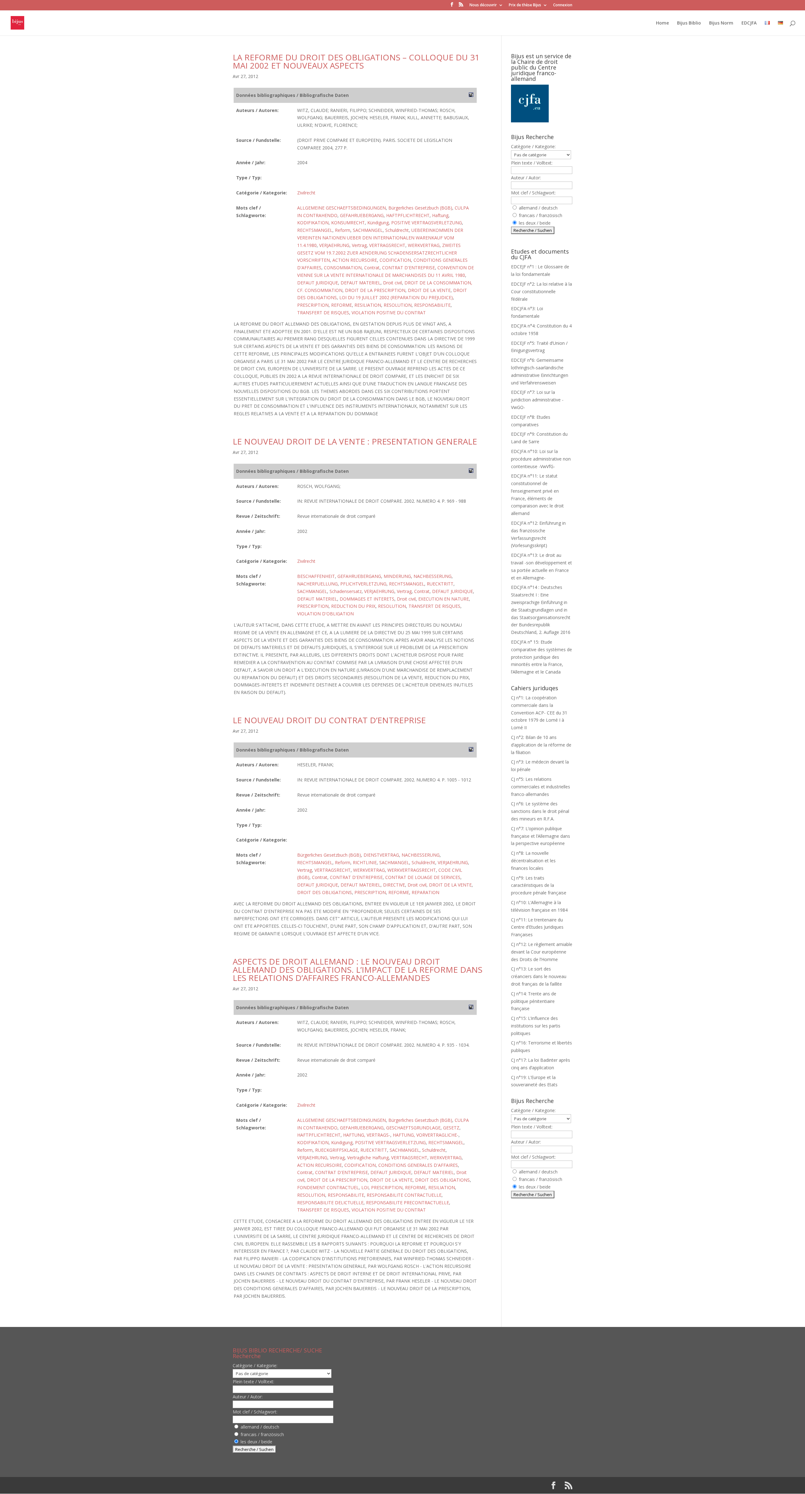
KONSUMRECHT (348, 223)
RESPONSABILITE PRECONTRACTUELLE (407, 1203)
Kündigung (378, 223)
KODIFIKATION (313, 223)
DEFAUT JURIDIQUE (317, 283)
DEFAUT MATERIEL (360, 283)
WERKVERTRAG (424, 245)
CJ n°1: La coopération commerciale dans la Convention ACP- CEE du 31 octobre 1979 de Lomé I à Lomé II (539, 712)
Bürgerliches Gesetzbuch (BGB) (420, 208)
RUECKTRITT (440, 584)
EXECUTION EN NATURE (443, 599)
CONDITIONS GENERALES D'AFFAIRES (418, 1165)
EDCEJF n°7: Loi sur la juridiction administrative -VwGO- (537, 399)
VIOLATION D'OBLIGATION (325, 614)
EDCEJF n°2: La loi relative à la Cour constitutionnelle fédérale (541, 291)
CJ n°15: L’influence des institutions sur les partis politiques (535, 1025)
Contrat (372, 268)
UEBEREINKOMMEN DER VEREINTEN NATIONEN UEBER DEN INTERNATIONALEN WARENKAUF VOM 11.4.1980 (380, 237)
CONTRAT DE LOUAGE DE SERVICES (422, 877)
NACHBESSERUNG (433, 576)
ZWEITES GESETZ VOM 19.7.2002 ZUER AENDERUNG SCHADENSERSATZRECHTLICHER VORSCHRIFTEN (379, 252)
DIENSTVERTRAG (381, 855)
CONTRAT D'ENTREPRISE (408, 268)
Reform (342, 230)
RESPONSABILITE (432, 305)
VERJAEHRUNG (334, 245)
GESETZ (451, 1128)
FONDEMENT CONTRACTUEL (328, 1187)
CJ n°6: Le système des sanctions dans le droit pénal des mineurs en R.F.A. (540, 811)
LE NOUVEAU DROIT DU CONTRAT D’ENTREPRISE (329, 720)
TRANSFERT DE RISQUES (323, 313)
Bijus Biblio (689, 23)
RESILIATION (367, 305)
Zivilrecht (306, 193)
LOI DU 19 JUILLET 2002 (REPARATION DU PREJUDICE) (396, 297)
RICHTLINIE (365, 862)
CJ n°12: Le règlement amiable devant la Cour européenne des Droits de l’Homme (541, 951)
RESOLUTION (398, 305)
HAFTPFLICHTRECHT (408, 215)
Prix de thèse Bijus (525, 5)
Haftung (440, 215)
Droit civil (392, 283)
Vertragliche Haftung (368, 1158)
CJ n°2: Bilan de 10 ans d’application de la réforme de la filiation (541, 744)
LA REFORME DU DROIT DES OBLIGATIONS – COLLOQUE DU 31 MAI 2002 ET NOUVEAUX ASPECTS (356, 61)
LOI (365, 1187)
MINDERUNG (397, 576)
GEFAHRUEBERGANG (362, 215)
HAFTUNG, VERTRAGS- (366, 1135)
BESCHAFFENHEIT (316, 576)
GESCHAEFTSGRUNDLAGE (413, 1128)
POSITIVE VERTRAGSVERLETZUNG (426, 223)
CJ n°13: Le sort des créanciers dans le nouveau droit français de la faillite (538, 976)
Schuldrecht (397, 230)
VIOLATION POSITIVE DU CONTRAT (389, 313)
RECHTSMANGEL (314, 230)
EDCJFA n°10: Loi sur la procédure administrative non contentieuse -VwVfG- (541, 458)
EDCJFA (749, 23)
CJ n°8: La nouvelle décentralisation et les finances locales (533, 860)
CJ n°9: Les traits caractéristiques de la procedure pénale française (538, 885)
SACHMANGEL (368, 230)
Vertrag (359, 245)
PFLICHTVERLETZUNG (363, 584)
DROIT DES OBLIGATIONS (324, 892)
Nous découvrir (483, 5)
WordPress (336, 1485)
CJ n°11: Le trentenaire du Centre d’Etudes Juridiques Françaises (537, 927)
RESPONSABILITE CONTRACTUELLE (404, 1195)
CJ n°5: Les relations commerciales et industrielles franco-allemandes (540, 786)
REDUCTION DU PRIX (353, 606)
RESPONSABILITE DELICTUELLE (330, 1203)
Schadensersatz (346, 591)
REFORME (341, 305)
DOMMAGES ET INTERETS (367, 599)
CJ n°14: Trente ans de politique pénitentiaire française (533, 1001)
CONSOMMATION (343, 268)
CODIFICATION (395, 260)
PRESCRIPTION (313, 305)
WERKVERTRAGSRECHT (411, 870)
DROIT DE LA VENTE (429, 290)
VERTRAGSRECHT (387, 245)
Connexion (562, 5)
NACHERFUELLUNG (317, 584)
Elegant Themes (273, 1485)
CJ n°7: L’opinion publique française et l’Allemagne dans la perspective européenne (540, 836)
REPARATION (425, 892)
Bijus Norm (721, 23)
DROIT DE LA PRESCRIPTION (375, 290)
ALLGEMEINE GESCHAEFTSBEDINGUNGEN (341, 208)
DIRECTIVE (394, 885)
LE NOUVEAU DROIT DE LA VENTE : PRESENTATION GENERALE (355, 441)
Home (662, 23)
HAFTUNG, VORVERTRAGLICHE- (425, 1135)
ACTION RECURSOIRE (354, 260)
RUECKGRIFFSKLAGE (336, 1150)
